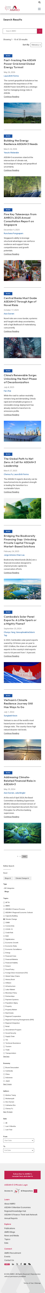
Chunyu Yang (9, 632)
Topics (7, 1239)
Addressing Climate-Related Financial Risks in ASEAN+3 (20, 780)
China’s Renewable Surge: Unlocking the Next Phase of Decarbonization (20, 378)
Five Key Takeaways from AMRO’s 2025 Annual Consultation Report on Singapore (20, 219)
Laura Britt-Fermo (11, 76)
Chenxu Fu (8, 474)
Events (7, 1256)
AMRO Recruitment (12, 1253)
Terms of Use (28, 1283)
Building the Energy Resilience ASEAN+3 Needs (21, 142)
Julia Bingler (20, 793)
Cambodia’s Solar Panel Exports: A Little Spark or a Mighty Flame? (20, 620)
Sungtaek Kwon (10, 716)
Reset (5, 873)
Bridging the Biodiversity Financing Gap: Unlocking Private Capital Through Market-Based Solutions (20, 541)
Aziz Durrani (9, 314)
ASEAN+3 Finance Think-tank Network (20, 1214)
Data (6, 1243)
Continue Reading (11, 96)
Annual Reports (11, 1218)
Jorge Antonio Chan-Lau (14, 555)
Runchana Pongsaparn (13, 233)
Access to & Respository (18, 1191)
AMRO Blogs (9, 1232)
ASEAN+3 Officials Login (16, 1185)
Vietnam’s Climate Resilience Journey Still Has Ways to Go (18, 703)
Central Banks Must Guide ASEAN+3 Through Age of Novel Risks (20, 301)
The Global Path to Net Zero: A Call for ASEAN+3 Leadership (20, 462)
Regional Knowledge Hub (15, 1211)
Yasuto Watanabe (11, 152)
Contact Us (9, 1260)
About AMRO (9, 1204)
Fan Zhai (7, 391)
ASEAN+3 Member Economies (17, 1207)
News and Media (11, 1235)
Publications (9, 1228)
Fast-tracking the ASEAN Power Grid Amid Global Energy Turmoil (20, 63)
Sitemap (38, 1283)
